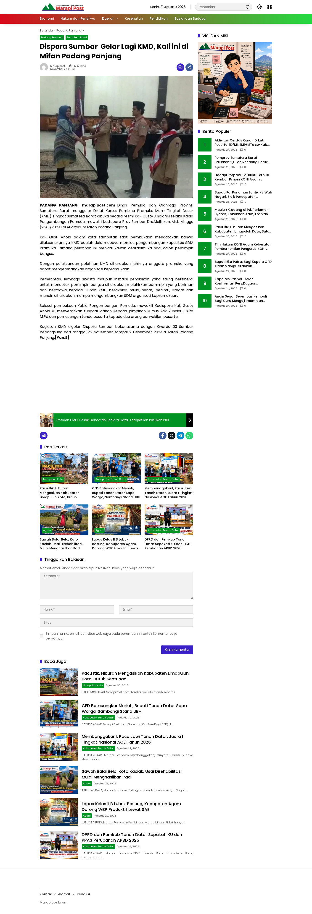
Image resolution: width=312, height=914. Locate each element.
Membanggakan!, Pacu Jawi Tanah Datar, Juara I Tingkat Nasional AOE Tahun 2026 (169, 492)
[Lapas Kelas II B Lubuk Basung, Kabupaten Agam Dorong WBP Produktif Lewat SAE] (116, 519)
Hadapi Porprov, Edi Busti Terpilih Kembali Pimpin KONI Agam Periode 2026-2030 (242, 177)
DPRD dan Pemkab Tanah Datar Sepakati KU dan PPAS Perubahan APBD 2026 (168, 544)
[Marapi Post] (62, 6)
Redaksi (83, 894)
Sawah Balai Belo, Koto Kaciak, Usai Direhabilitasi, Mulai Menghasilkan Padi (61, 544)
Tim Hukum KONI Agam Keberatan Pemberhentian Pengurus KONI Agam (243, 246)
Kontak (46, 894)
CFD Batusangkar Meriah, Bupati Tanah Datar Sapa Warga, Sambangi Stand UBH (116, 492)
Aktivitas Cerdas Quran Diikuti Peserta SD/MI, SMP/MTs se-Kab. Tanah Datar (241, 142)
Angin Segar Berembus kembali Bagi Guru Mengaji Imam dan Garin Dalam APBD (241, 298)
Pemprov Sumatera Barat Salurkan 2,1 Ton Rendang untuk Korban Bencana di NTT (241, 160)
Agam (47, 530)
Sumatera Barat (77, 37)
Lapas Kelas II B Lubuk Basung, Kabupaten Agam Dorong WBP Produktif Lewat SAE (115, 544)
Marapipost (57, 66)
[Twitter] (171, 435)
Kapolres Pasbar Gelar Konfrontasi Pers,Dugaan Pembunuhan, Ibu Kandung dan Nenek (241, 281)
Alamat (64, 894)
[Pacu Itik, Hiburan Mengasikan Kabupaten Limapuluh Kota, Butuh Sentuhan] (64, 468)
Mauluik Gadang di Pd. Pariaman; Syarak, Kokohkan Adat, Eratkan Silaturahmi (242, 212)
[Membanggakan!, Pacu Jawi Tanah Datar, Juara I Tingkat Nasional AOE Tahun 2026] (169, 468)
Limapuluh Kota (53, 479)
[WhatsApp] (189, 435)
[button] (247, 6)
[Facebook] (163, 435)
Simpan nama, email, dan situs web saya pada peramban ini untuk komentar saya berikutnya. (111, 636)
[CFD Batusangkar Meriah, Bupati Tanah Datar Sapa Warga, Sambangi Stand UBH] (116, 468)
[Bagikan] (189, 67)
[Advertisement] (116, 377)
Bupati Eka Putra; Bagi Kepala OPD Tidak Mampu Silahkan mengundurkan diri (243, 264)
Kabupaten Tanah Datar (110, 479)
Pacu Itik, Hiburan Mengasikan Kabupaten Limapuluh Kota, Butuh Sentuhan (59, 493)
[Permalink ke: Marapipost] (45, 67)
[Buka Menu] (269, 7)
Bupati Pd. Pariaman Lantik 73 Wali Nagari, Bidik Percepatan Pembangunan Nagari (243, 194)
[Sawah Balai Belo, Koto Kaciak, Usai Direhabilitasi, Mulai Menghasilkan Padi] (64, 519)
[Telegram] (180, 435)
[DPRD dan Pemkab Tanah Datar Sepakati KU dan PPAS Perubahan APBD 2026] (169, 519)
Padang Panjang (52, 37)
